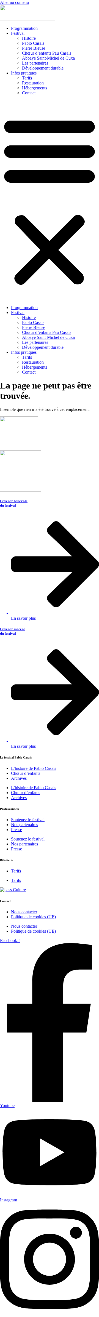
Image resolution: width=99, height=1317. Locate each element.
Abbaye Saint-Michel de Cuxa (48, 58)
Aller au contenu (14, 2)
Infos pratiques (24, 73)
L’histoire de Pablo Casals (33, 768)
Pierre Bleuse (33, 48)
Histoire (29, 38)
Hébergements (34, 88)
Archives (19, 778)
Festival (17, 33)
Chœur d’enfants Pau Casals (46, 53)
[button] (49, 200)
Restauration (33, 83)
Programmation (24, 28)
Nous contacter (24, 911)
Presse (16, 829)
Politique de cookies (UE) (33, 916)
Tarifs (27, 78)
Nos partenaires (24, 824)
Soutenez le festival (28, 819)
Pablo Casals (33, 43)
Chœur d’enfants (25, 773)
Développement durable (43, 68)
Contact (28, 93)
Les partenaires (35, 63)
